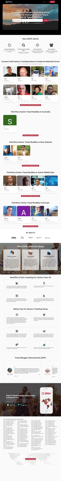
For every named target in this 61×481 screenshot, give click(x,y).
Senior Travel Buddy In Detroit (49, 424)
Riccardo (6, 218)
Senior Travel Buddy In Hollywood (22, 445)
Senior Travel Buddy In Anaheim (22, 446)
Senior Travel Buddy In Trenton (7, 431)
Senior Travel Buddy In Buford (35, 421)
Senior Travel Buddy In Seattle (7, 424)
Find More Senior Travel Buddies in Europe (30, 203)
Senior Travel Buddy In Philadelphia (22, 425)
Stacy (46, 78)
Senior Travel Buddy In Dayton (49, 439)
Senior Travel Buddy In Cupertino (22, 431)
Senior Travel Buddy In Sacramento (22, 428)
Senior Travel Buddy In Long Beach (50, 428)
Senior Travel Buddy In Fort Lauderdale (23, 443)
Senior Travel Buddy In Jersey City (8, 429)
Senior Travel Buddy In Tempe (49, 430)
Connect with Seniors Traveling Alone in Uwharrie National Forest (30, 61)
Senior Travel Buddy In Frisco (49, 435)
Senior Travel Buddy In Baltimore (22, 433)
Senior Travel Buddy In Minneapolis (36, 422)
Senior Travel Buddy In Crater (49, 434)
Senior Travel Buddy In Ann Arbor (50, 420)
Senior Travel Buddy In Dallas (7, 435)
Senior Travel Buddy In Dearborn (50, 423)
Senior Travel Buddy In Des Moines (36, 423)
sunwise (5, 157)
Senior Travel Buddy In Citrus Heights (36, 428)
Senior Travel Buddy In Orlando (21, 421)
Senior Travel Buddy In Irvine (21, 438)
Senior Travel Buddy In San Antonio (22, 424)
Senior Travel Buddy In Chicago (7, 422)
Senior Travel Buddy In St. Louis (22, 434)
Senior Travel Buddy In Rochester (50, 425)
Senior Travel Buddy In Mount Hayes (22, 437)
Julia (33, 218)
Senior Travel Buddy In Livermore (22, 429)
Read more (15, 376)
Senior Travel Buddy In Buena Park (36, 424)
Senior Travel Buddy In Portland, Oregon (9, 443)
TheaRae (6, 97)
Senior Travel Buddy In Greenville (36, 441)
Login (48, 1)
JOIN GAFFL (52, 1)
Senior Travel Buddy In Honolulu (22, 439)
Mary (33, 97)
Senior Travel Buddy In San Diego (8, 442)
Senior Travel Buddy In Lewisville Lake (36, 439)
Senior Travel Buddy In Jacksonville (22, 432)
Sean (19, 97)
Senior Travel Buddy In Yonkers (8, 448)
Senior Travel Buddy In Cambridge (36, 431)
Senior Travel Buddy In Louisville (50, 431)
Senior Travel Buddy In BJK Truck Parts (51, 432)
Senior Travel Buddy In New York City (8, 430)
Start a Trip (44, 1)
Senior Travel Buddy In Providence (22, 436)
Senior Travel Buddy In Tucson (49, 422)
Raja (46, 218)
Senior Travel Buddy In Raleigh (35, 432)
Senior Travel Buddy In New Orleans (36, 440)
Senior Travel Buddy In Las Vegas (36, 425)
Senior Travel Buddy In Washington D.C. (9, 423)
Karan (19, 157)
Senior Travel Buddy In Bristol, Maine (50, 442)
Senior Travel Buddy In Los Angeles (8, 421)
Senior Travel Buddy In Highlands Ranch (37, 427)
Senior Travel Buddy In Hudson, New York (9, 420)
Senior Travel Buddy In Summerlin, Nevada (51, 436)
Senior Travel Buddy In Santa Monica (50, 440)
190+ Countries (25, 23)
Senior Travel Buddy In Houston (8, 441)
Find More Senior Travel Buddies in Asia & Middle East (30, 172)
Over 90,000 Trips (37, 23)
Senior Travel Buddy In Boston (7, 437)
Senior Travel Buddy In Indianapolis (8, 447)
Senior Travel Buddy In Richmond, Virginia (37, 438)
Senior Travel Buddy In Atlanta (7, 427)
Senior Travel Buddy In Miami (35, 435)
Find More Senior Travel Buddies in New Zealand (30, 142)
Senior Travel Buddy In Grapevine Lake (50, 441)
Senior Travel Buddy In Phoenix (7, 438)
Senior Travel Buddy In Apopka (35, 447)
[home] (9, 2)
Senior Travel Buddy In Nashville (22, 444)
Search (45, 20)
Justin (5, 78)
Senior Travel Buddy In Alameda (36, 420)
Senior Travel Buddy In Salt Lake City (36, 426)
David (19, 78)
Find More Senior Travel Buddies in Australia (30, 112)
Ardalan (19, 218)
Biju (32, 78)
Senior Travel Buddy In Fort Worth (50, 433)
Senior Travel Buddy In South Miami (22, 430)
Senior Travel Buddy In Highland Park (22, 440)
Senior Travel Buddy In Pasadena (50, 429)
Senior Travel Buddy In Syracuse (50, 437)
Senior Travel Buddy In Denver (7, 428)
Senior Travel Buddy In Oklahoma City (50, 444)
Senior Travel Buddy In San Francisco (8, 432)
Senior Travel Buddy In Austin (7, 436)
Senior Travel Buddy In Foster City (50, 438)
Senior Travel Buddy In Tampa (7, 446)
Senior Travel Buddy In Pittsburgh (22, 435)
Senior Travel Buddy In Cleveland (50, 421)
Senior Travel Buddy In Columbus (22, 420)
